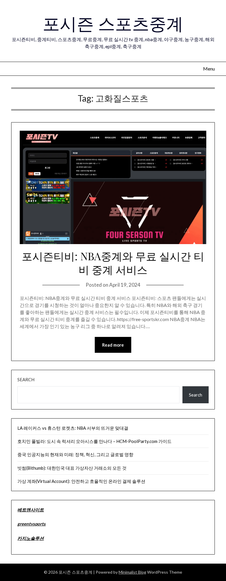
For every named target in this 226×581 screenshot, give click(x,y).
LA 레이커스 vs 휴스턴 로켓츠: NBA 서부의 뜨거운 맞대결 (72, 428)
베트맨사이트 (30, 509)
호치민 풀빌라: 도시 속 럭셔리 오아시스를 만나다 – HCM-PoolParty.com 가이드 (94, 441)
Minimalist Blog (132, 572)
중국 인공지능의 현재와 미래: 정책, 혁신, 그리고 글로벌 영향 (75, 454)
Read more (113, 344)
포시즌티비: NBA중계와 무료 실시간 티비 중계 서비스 (113, 263)
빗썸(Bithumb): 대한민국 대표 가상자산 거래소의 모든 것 (72, 468)
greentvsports (31, 523)
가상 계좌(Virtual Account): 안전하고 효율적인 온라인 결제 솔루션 (81, 481)
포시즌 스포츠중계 (113, 22)
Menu (209, 68)
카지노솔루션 (30, 538)
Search (25, 379)
